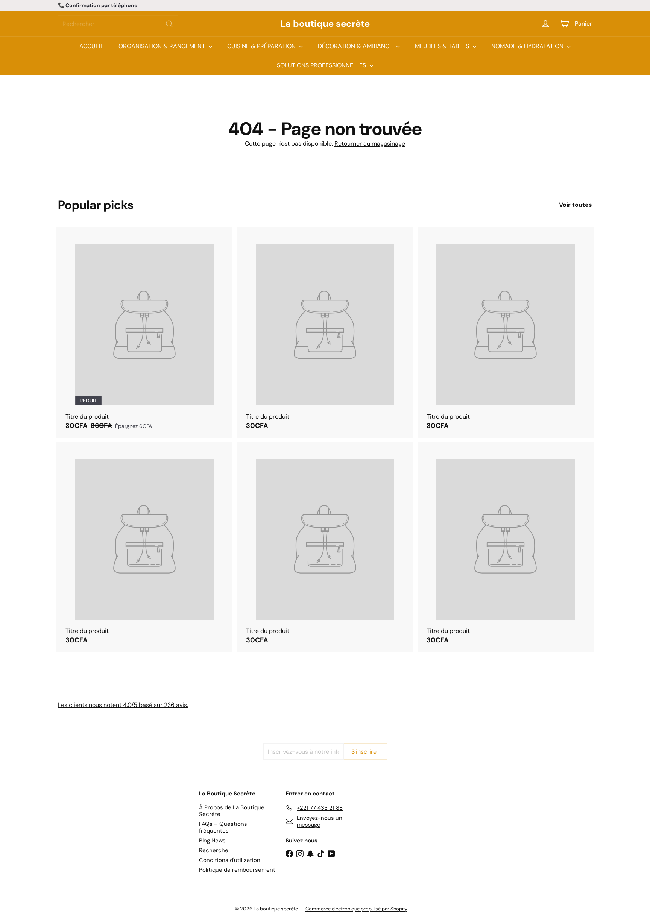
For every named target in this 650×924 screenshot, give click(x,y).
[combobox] (118, 23)
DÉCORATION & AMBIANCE (356, 46)
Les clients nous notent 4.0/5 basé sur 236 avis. (123, 705)
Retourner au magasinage (369, 143)
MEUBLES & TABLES (443, 46)
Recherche (213, 850)
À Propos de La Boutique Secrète (231, 811)
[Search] (169, 23)
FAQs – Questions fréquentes (223, 827)
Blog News (212, 840)
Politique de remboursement (237, 870)
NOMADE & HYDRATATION (528, 46)
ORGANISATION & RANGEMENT (162, 46)
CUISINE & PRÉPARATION (262, 46)
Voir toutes (575, 204)
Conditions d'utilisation (229, 860)
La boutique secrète (325, 23)
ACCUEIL (91, 46)
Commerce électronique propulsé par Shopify (356, 909)
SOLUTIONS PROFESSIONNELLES (322, 65)
